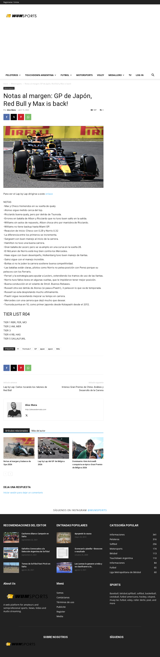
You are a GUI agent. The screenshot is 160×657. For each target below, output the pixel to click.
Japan (42, 349)
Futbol (65, 75)
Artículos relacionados (16, 431)
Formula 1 (26, 349)
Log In (139, 75)
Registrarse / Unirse (11, 2)
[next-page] (10, 474)
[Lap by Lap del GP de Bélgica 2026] (53, 448)
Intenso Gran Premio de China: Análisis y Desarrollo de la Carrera (82, 389)
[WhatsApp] (28, 117)
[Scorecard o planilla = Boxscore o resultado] (62, 552)
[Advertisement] (80, 48)
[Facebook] (6, 117)
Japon (50, 349)
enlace (49, 193)
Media (60, 616)
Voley (100, 75)
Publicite (61, 606)
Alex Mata (11, 110)
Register (61, 611)
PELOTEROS (12, 75)
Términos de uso (65, 602)
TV (130, 75)
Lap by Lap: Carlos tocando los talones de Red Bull (25, 389)
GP (35, 349)
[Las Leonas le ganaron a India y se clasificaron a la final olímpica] (64, 567)
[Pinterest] (21, 117)
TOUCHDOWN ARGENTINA (39, 75)
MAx (58, 349)
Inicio (5, 83)
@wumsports (97, 510)
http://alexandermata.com (35, 409)
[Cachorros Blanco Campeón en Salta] (11, 537)
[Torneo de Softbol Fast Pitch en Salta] (11, 567)
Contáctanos (63, 597)
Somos (60, 592)
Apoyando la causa (83, 534)
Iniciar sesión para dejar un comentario (23, 492)
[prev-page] (5, 474)
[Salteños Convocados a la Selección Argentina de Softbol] (10, 552)
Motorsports (84, 75)
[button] (153, 75)
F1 (18, 349)
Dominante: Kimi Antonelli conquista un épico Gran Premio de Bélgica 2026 (87, 464)
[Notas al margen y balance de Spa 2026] (19, 448)
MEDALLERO (115, 75)
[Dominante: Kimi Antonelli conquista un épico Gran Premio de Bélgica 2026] (87, 448)
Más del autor (38, 431)
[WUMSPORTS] (26, 601)
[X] (14, 117)
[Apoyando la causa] (64, 537)
